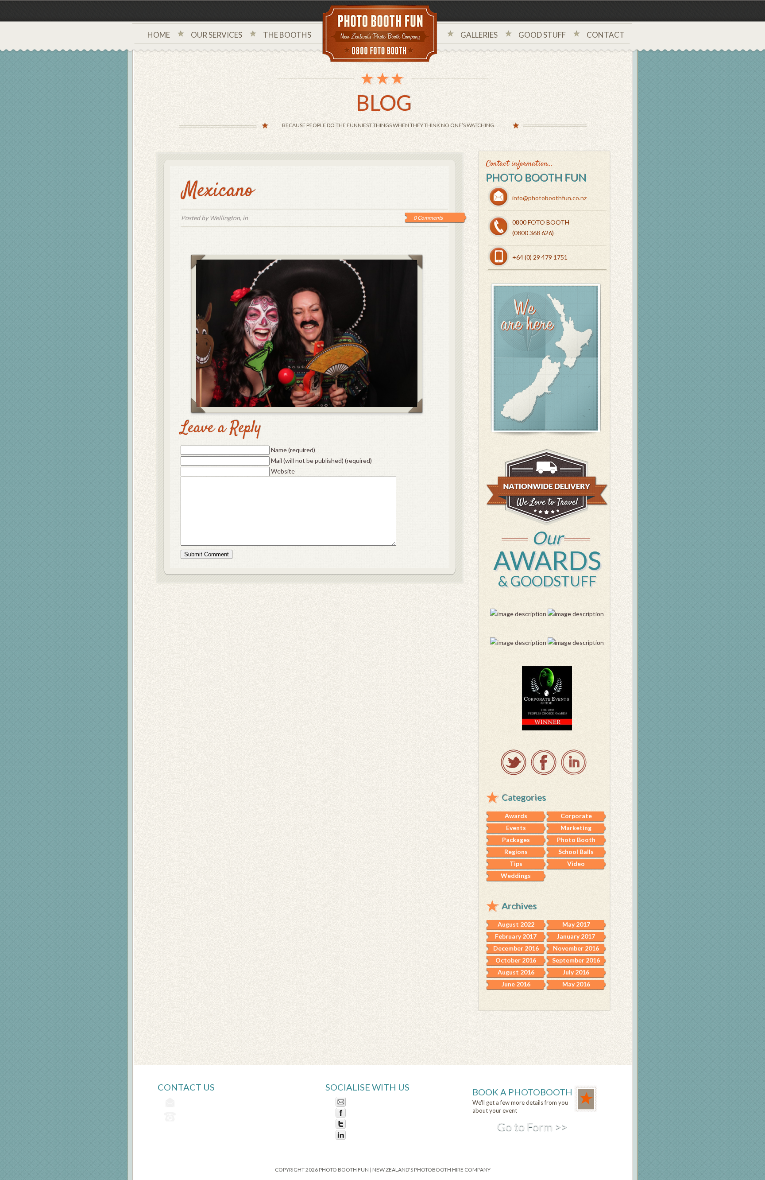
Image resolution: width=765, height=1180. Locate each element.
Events (516, 827)
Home (158, 34)
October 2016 (515, 960)
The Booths (287, 34)
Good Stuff (542, 34)
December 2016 (516, 948)
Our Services (216, 34)
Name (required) (293, 450)
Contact (606, 34)
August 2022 (516, 924)
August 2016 (516, 972)
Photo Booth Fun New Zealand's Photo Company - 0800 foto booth (380, 34)
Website (283, 471)
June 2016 (516, 984)
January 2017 (576, 936)
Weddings (516, 875)
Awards (516, 815)
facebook (543, 762)
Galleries (479, 34)
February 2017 (516, 936)
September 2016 (576, 960)
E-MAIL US (364, 1102)
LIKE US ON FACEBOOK (383, 1113)
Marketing (575, 827)
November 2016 (576, 948)
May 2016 (576, 984)
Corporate (576, 815)
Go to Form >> (532, 1126)
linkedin (574, 762)
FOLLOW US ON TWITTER (387, 1124)
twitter (513, 762)
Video (576, 863)
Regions (516, 851)
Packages (516, 839)
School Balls (576, 851)
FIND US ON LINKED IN (382, 1135)
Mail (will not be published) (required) (321, 460)
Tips (516, 863)
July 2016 (576, 972)
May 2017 (576, 924)
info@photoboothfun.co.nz (549, 198)
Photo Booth (576, 839)
